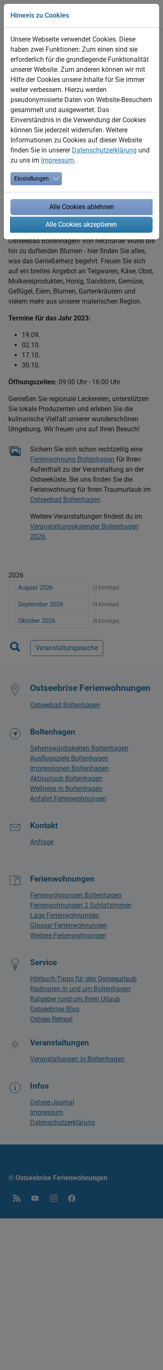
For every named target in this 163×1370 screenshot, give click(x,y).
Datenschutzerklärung (104, 150)
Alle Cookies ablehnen (81, 207)
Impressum (57, 160)
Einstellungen (31, 178)
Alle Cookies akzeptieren (81, 224)
